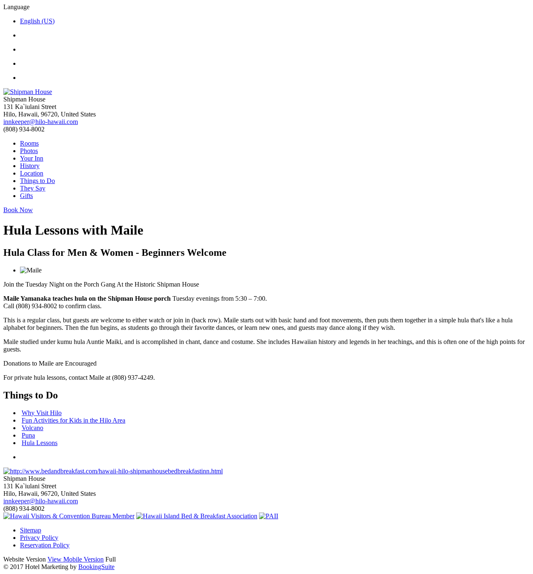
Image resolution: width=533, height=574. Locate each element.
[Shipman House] (266, 92)
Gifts (26, 195)
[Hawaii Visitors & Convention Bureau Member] (68, 516)
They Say (32, 188)
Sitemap (30, 530)
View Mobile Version (75, 559)
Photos (29, 150)
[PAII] (268, 516)
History (30, 165)
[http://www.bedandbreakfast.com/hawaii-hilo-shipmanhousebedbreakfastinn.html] (113, 471)
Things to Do (37, 180)
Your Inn (31, 158)
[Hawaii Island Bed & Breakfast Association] (196, 516)
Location (31, 173)
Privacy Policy (39, 537)
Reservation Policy (45, 545)
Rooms (29, 143)
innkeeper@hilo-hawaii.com (40, 121)
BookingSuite (96, 566)
